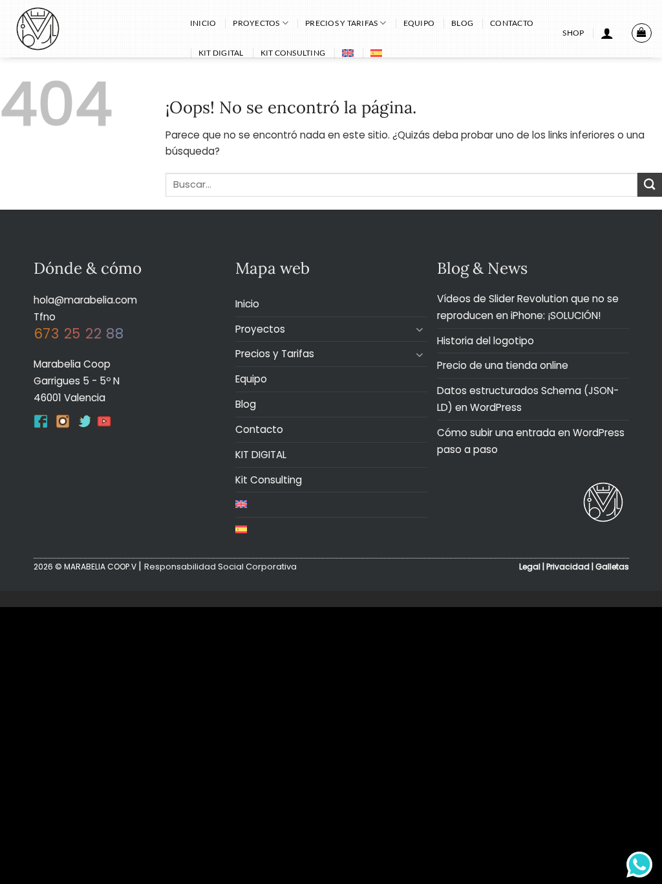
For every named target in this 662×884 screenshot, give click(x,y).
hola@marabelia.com (85, 300)
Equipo (418, 23)
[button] (607, 33)
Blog (462, 23)
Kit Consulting (293, 53)
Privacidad (568, 566)
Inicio (203, 23)
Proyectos (256, 23)
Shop (573, 33)
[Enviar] (649, 185)
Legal (529, 566)
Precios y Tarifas (341, 23)
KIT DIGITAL (221, 53)
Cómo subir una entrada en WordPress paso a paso (531, 441)
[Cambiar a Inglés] (348, 53)
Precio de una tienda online (502, 365)
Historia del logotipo (485, 341)
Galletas (612, 566)
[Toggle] (419, 329)
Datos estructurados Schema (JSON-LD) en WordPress (528, 399)
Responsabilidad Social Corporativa (220, 566)
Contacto (511, 23)
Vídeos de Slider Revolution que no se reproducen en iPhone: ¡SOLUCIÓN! (528, 307)
